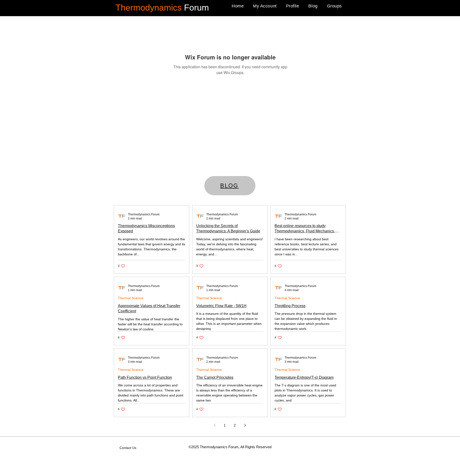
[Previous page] (214, 425)
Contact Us (128, 448)
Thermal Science (131, 298)
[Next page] (245, 425)
